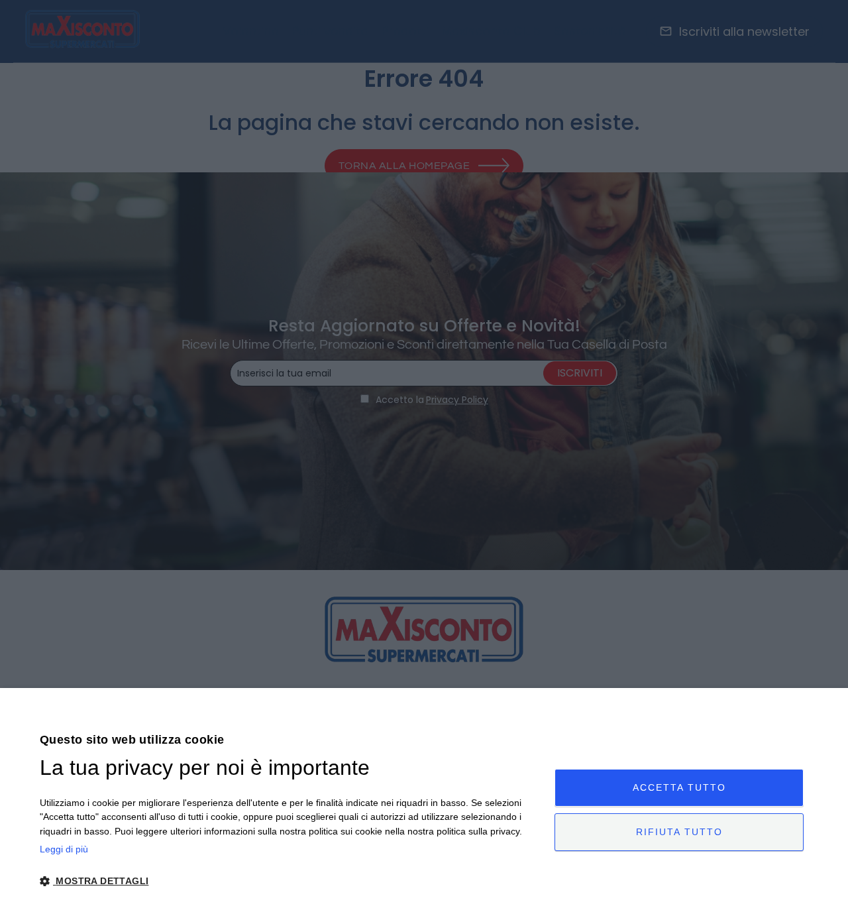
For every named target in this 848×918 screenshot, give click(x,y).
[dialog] (424, 803)
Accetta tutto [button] (679, 787)
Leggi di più (64, 849)
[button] (289, 881)
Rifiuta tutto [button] (679, 832)
